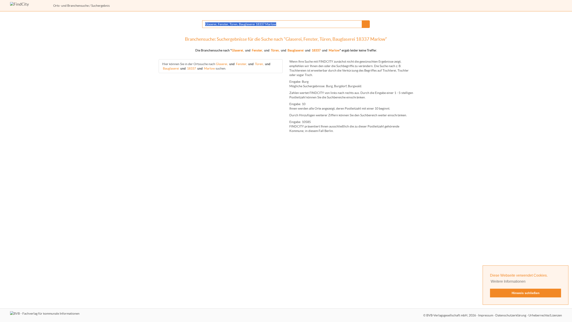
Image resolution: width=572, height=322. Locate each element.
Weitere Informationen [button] (508, 281)
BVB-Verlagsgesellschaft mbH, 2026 (451, 315)
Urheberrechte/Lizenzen (545, 315)
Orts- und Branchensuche (71, 5)
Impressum (485, 315)
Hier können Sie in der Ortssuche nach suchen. (216, 66)
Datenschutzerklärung (510, 315)
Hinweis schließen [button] (526, 293)
